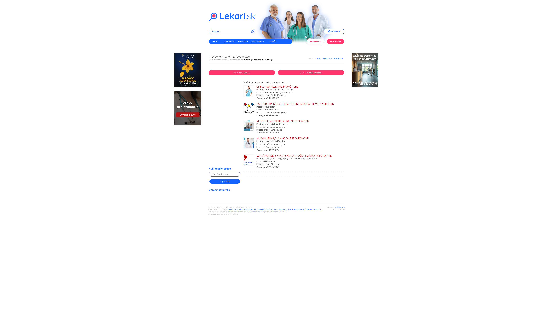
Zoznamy (228, 41)
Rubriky (242, 41)
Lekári (310, 58)
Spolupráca (258, 41)
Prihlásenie (335, 41)
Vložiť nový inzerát (241, 73)
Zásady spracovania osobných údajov (242, 209)
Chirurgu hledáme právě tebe (277, 86)
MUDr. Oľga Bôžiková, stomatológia (330, 58)
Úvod (215, 41)
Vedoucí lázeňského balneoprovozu (282, 121)
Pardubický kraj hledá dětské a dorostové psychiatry (295, 104)
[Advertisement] (224, 124)
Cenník (272, 41)
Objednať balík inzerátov (311, 73)
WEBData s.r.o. (339, 207)
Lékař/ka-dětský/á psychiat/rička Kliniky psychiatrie (294, 155)
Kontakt (216, 46)
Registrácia (315, 41)
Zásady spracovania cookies (267, 209)
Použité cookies (284, 209)
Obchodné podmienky (313, 209)
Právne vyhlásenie (297, 209)
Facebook (335, 31)
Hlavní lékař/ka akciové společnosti (282, 138)
